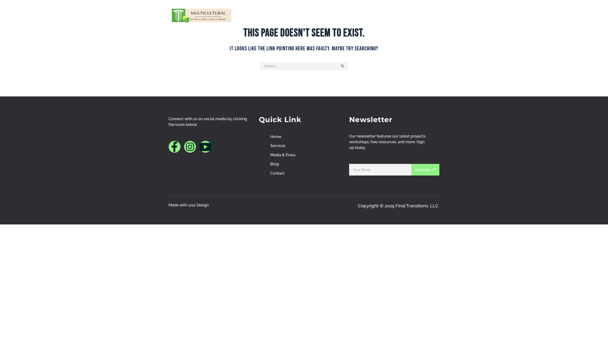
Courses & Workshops (318, 15)
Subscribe (423, 170)
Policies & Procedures (390, 15)
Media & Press (357, 15)
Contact (428, 15)
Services (293, 15)
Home (273, 15)
